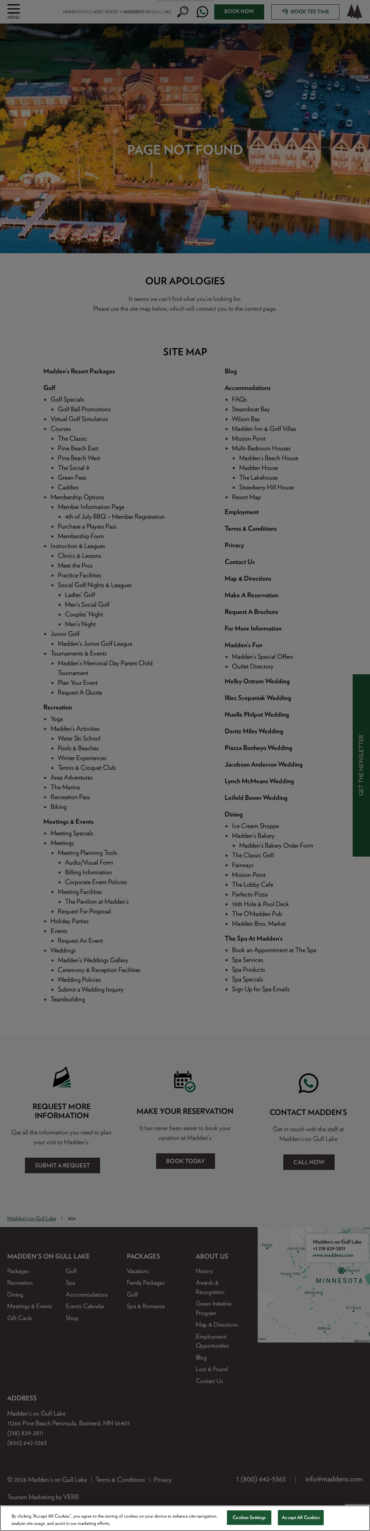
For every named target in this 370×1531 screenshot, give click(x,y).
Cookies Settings (249, 1517)
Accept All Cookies (300, 1517)
